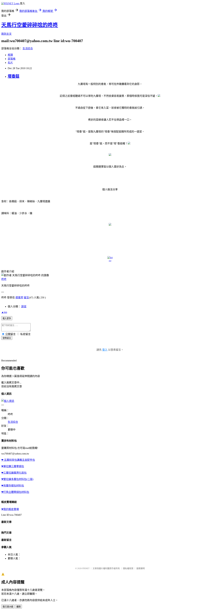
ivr (110, 260)
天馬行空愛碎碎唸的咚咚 (29, 25)
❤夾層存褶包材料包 (12, 485)
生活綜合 (28, 48)
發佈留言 (7, 338)
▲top (4, 312)
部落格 (11, 58)
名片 (10, 62)
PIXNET (86, 568)
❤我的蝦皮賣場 (10, 509)
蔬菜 (23, 306)
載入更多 (7, 318)
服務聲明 (140, 568)
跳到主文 (6, 33)
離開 (18, 606)
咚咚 (3, 279)
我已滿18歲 (8, 606)
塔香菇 (13, 76)
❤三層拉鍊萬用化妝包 (14, 472)
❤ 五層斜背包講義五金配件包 (18, 460)
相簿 (10, 55)
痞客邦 (19, 297)
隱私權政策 (128, 568)
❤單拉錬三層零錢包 (12, 466)
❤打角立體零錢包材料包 (15, 492)
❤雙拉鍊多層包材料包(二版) (17, 479)
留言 (26, 297)
